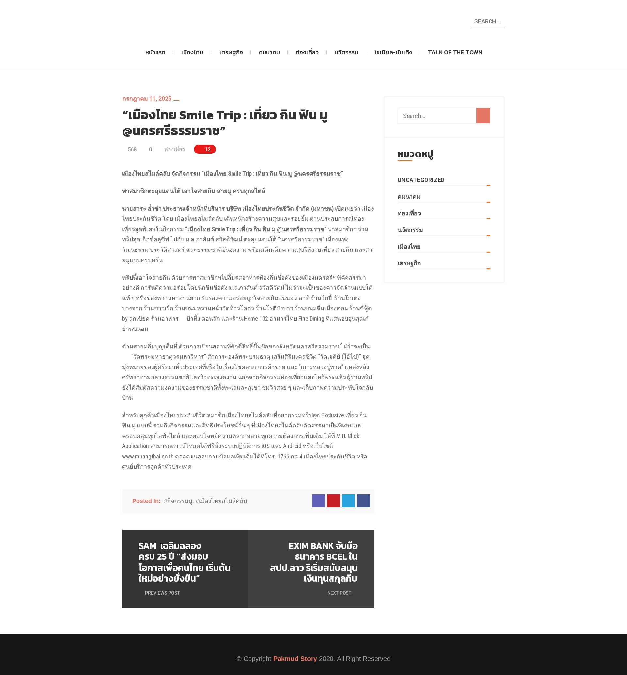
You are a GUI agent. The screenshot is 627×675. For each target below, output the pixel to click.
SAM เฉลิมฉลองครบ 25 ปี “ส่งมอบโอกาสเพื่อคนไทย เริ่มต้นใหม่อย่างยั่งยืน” (185, 562)
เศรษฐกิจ (231, 52)
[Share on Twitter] (348, 500)
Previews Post (162, 593)
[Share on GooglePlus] (333, 500)
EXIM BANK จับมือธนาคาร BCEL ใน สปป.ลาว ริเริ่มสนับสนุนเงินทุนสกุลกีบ (314, 562)
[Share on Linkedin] (318, 500)
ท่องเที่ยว (307, 52)
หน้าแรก (155, 52)
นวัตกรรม (346, 52)
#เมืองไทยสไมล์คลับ (221, 501)
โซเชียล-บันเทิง (393, 52)
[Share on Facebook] (363, 500)
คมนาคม (269, 52)
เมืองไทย (192, 52)
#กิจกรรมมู (178, 501)
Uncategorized (421, 179)
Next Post (339, 593)
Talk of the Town (455, 52)
